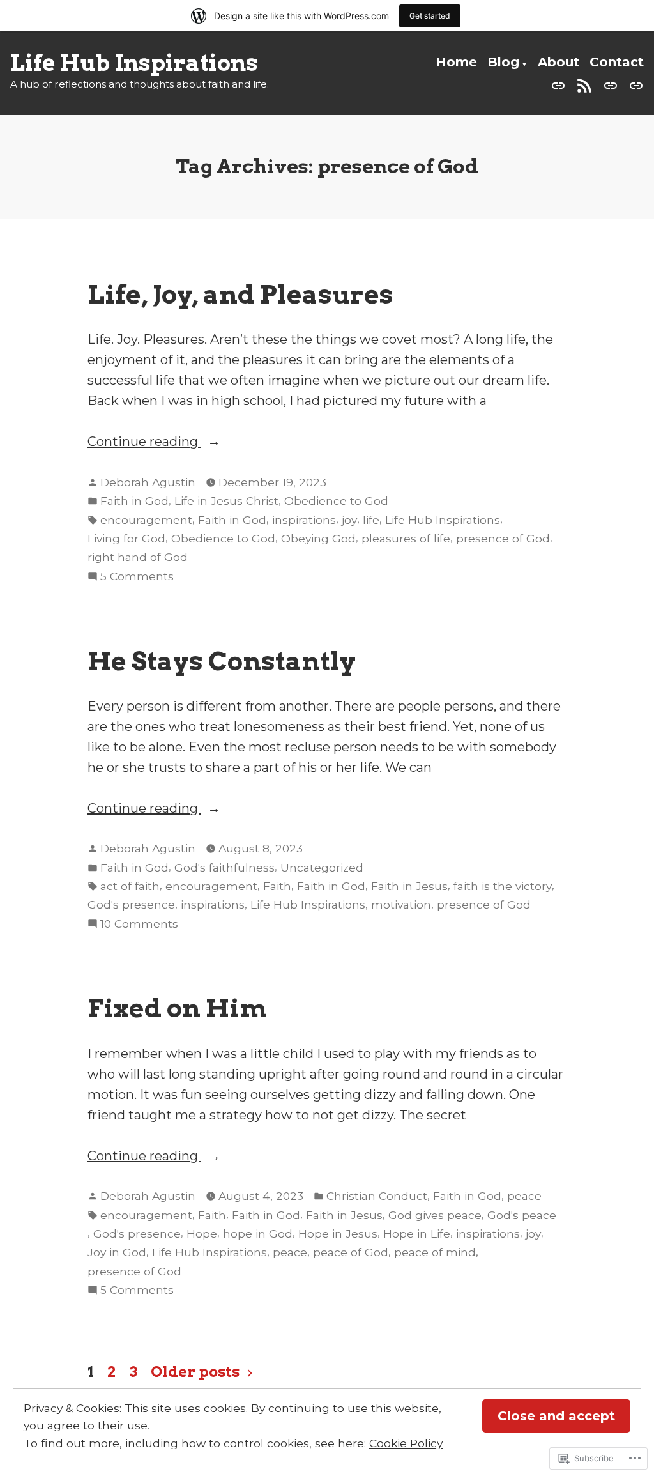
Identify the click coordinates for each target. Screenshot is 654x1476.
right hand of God (137, 557)
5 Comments (137, 577)
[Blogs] (584, 84)
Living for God (126, 538)
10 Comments (139, 924)
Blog (503, 62)
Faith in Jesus (409, 886)
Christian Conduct (376, 1196)
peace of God (350, 1252)
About (558, 62)
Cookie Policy (406, 1443)
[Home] (561, 84)
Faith (277, 886)
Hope (201, 1233)
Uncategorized (321, 867)
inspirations (304, 520)
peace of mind (435, 1252)
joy (349, 520)
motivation (401, 904)
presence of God (503, 538)
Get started (429, 15)
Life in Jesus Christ (226, 500)
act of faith (130, 886)
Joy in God (116, 1252)
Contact (616, 62)
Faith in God (134, 500)
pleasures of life (405, 538)
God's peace (521, 1215)
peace (524, 1196)
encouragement (146, 520)
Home (456, 62)
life (371, 520)
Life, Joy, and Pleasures (240, 294)
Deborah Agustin (147, 482)
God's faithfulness (224, 867)
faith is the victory (502, 886)
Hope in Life (416, 1233)
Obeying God (318, 538)
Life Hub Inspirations (134, 63)
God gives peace (435, 1215)
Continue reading (144, 442)
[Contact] (633, 84)
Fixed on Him (177, 1008)
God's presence (131, 904)
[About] (610, 84)
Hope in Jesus (337, 1233)
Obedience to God (336, 500)
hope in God (258, 1233)
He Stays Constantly (221, 661)
